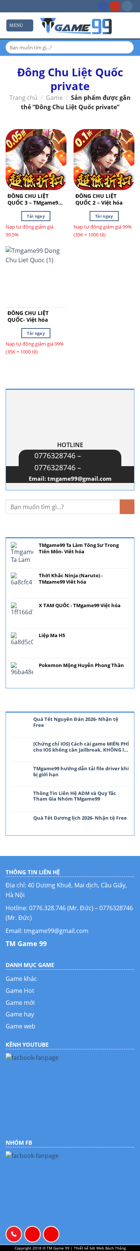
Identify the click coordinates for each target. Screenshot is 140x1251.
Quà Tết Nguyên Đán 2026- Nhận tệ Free (75, 722)
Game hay (20, 1014)
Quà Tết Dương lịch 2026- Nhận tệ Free (80, 818)
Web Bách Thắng (111, 1248)
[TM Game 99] (76, 25)
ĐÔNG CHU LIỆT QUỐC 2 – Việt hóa (98, 199)
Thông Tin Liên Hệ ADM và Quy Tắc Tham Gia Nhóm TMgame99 (74, 796)
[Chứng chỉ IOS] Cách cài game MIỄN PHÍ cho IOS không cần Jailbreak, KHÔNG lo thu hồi (81, 747)
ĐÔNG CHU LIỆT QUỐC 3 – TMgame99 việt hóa (34, 199)
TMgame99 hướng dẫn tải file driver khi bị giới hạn (81, 771)
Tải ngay (36, 216)
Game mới (20, 1002)
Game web (20, 1026)
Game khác (21, 979)
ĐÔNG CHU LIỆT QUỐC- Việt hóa (28, 316)
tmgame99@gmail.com (79, 478)
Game (54, 98)
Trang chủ (23, 98)
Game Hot (20, 991)
